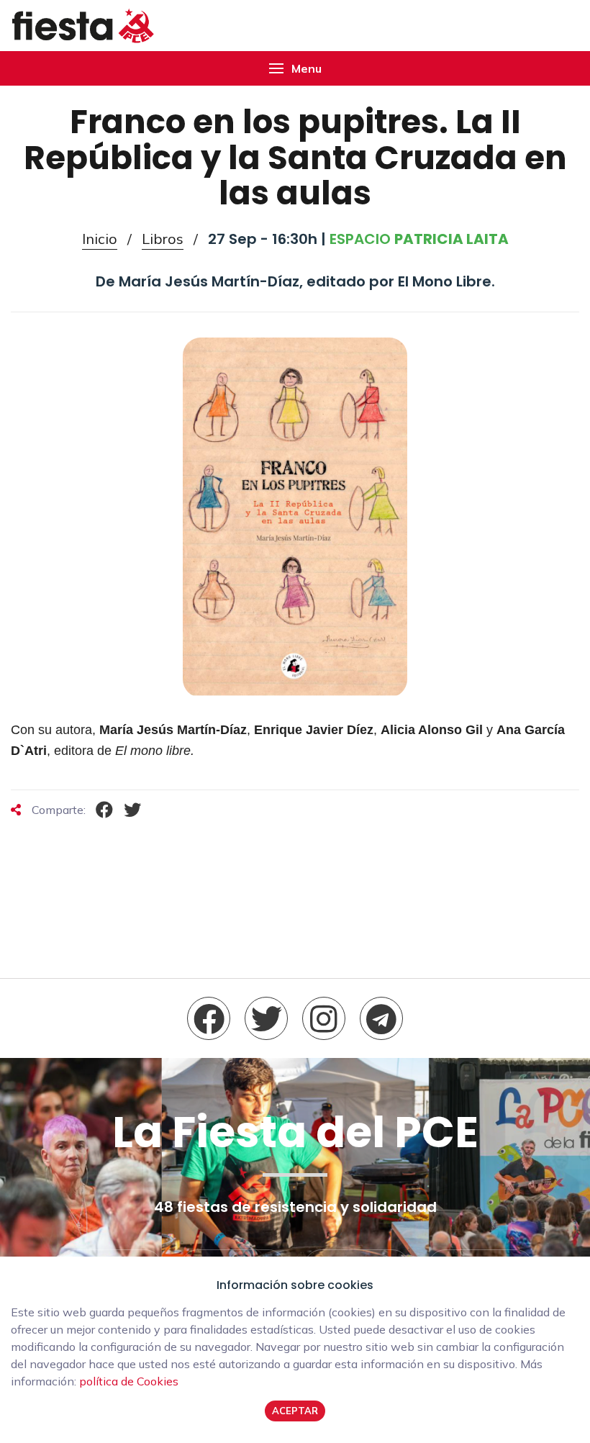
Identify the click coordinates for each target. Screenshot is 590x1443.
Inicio (99, 239)
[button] (295, 68)
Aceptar (295, 1410)
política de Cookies (128, 1381)
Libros (162, 239)
